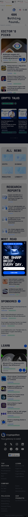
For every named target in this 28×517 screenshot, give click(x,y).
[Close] (24, 243)
